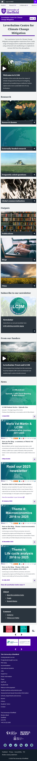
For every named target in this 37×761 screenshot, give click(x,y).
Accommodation (5, 665)
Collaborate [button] (23, 5)
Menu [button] (31, 18)
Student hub (4, 685)
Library (3, 701)
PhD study (4, 663)
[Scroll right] (21, 634)
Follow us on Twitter (13, 618)
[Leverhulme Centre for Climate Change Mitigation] (12, 642)
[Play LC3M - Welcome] (4, 68)
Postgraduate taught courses (9, 660)
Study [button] (2, 5)
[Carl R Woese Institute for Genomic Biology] (24, 629)
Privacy (11, 752)
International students (7, 668)
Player (2, 679)
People (9, 598)
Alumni (3, 698)
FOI (24, 752)
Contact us (10, 615)
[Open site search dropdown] (35, 1)
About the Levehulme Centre (15, 595)
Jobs (2, 671)
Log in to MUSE (10, 2)
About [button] (33, 5)
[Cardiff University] (9, 629)
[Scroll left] (15, 634)
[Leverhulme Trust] (25, 642)
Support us (4, 674)
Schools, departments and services (11, 696)
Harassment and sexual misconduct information (15, 693)
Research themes (12, 601)
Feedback (5, 752)
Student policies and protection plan (11, 690)
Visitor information (6, 676)
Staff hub (3, 682)
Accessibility (18, 752)
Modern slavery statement (9, 755)
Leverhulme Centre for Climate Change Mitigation (11, 18)
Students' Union (5, 704)
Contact (3, 707)
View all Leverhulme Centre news (12, 585)
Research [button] (12, 5)
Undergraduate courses (8, 657)
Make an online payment (8, 687)
